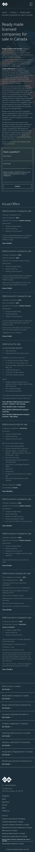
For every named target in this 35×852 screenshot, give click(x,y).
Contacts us (6, 811)
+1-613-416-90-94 (10, 785)
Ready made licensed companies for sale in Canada (16, 840)
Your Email (7, 163)
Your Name (7, 156)
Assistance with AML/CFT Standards (13, 819)
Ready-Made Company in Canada (13, 844)
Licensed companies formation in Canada (15, 825)
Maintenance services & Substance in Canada (17, 828)
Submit (17, 186)
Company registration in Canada (12, 822)
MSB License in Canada (9, 830)
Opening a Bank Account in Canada (13, 833)
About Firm (5, 802)
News (4, 808)
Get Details (6, 689)
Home (4, 12)
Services (13, 12)
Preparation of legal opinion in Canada (14, 836)
